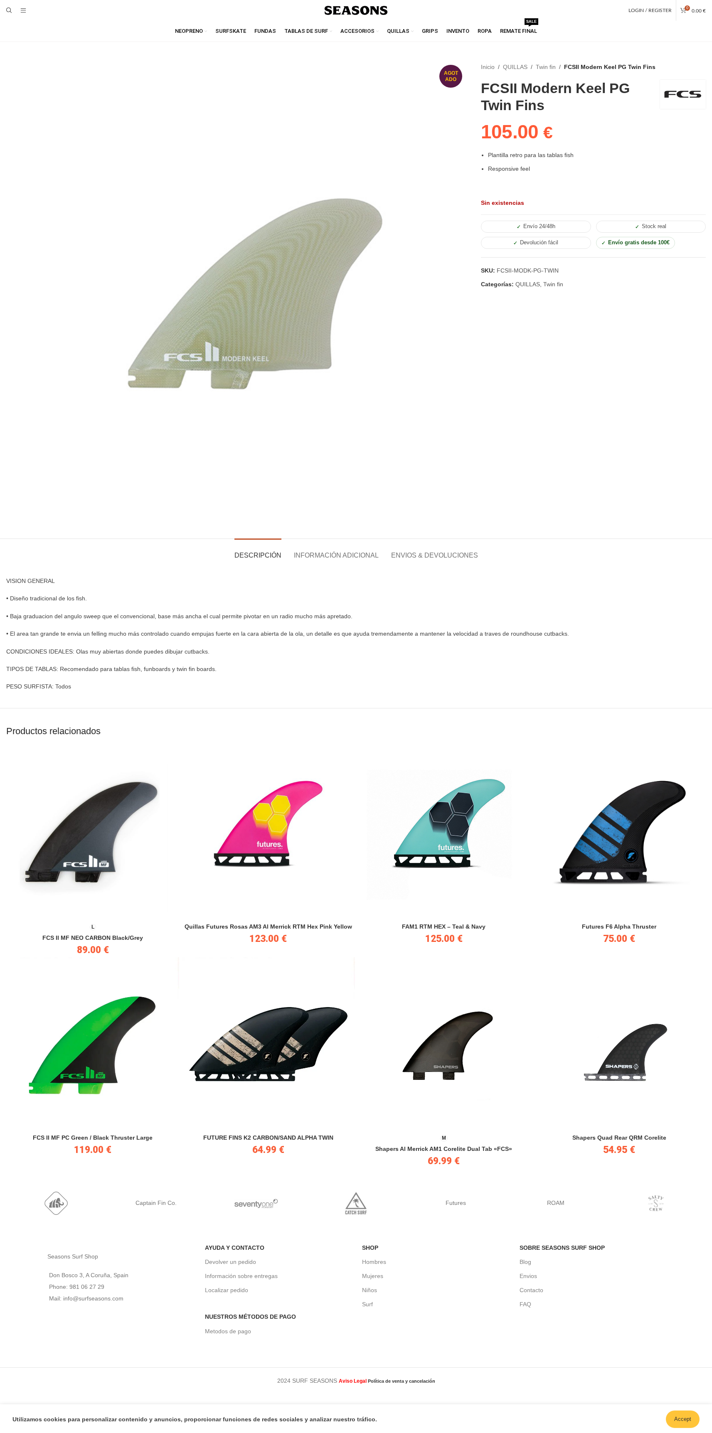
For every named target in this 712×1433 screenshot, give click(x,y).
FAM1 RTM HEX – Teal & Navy (443, 926)
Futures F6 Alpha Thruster (619, 926)
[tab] (257, 551)
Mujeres (372, 1276)
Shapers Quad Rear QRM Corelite (619, 1137)
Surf (367, 1304)
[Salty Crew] (656, 1203)
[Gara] (56, 1203)
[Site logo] (356, 10)
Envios (528, 1276)
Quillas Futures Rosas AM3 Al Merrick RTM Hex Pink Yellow (268, 926)
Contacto (531, 1290)
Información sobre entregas (241, 1276)
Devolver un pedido (230, 1261)
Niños (369, 1290)
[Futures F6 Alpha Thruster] (619, 832)
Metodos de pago (228, 1331)
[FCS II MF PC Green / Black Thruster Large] (92, 1043)
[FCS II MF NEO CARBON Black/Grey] (92, 832)
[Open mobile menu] (23, 10)
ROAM (555, 1202)
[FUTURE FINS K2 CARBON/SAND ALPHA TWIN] (268, 1043)
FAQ (525, 1304)
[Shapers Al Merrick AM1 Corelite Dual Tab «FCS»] (443, 1043)
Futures (456, 1202)
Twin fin (546, 67)
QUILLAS (515, 67)
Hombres (374, 1261)
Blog (525, 1261)
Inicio (488, 67)
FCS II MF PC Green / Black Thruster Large (93, 1137)
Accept (682, 1418)
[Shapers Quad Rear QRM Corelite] (619, 1043)
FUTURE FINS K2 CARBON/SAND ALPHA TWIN (268, 1137)
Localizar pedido (226, 1290)
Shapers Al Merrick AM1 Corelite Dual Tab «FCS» (443, 1148)
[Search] (9, 10)
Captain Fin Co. (156, 1202)
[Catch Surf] (356, 1203)
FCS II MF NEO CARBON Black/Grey (92, 937)
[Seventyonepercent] (256, 1203)
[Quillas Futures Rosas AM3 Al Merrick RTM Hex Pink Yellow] (268, 832)
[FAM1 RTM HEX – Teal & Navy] (443, 832)
